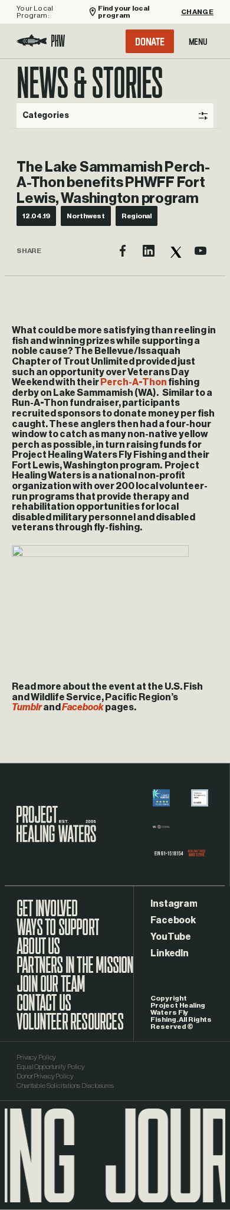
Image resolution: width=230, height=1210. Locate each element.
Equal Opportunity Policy (51, 1066)
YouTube (170, 937)
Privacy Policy (36, 1057)
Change (197, 12)
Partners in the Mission (75, 971)
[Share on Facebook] (123, 251)
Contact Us (44, 1008)
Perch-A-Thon (133, 382)
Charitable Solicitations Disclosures (65, 1085)
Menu (198, 41)
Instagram (173, 904)
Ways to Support (58, 933)
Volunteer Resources (70, 1027)
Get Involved (47, 914)
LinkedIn (169, 953)
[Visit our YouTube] (200, 251)
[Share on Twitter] (175, 251)
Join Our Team (51, 990)
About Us (38, 952)
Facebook (172, 920)
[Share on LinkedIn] (149, 251)
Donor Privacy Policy (45, 1076)
